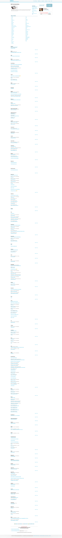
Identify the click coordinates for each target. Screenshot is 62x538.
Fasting (12, 35)
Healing (12, 42)
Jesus (26, 17)
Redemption (27, 31)
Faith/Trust (12, 34)
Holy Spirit (12, 43)
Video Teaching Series (34, 13)
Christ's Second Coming (13, 26)
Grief (11, 38)
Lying (26, 22)
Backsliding (12, 22)
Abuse (12, 17)
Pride (26, 30)
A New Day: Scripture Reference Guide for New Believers (34, 8)
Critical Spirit (12, 30)
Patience (26, 27)
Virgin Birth (27, 38)
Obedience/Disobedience (28, 26)
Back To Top (36, 49)
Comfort (33, 12)
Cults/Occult (12, 31)
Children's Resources (13, 25)
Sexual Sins (27, 34)
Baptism (12, 23)
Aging (12, 19)
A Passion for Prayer (13, 437)
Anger (12, 21)
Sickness (27, 35)
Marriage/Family (27, 23)
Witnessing (27, 39)
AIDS (12, 18)
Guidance (12, 39)
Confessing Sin (13, 27)
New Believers (27, 25)
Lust (26, 21)
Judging (26, 19)
